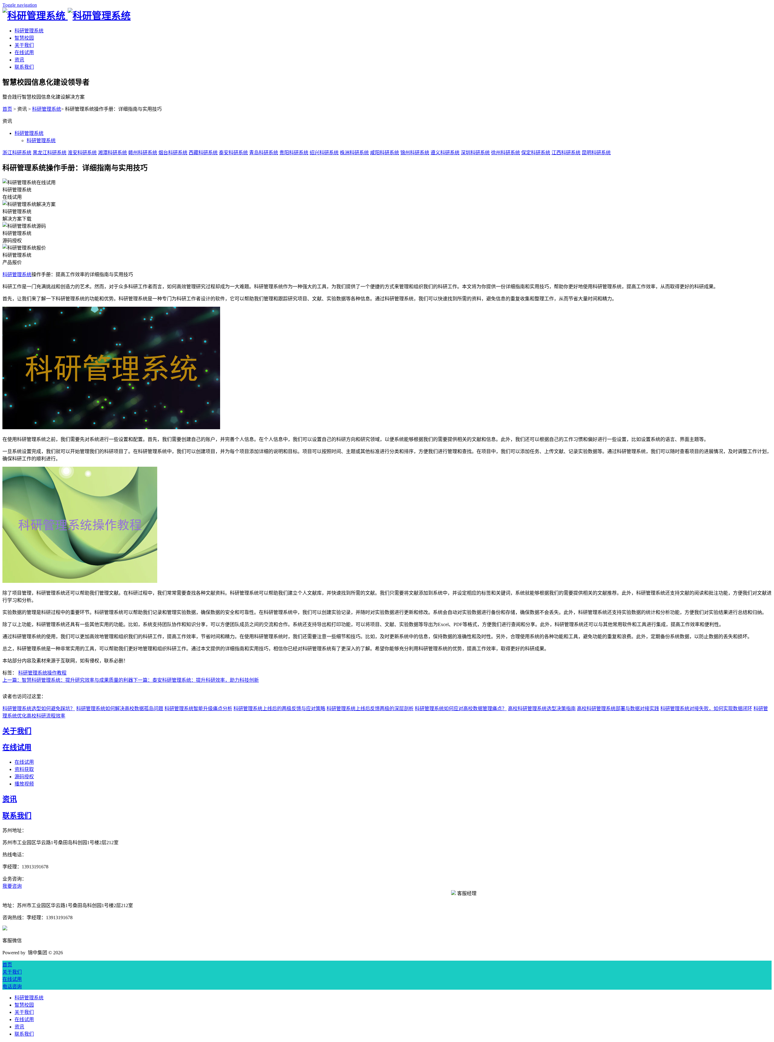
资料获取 (24, 769)
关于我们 (24, 45)
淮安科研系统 (82, 152)
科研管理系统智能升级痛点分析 (198, 708)
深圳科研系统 (475, 152)
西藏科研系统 (203, 152)
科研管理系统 (29, 30)
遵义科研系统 (445, 152)
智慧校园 (24, 38)
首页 (7, 109)
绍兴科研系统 (324, 152)
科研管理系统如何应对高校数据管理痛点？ (461, 708)
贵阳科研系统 (293, 152)
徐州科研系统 (505, 152)
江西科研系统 (565, 152)
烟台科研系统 (172, 152)
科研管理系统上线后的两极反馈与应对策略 (279, 708)
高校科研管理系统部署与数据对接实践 (618, 708)
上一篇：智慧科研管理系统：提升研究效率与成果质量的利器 (67, 680)
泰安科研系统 (233, 152)
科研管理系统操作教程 (42, 672)
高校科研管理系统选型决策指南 (542, 708)
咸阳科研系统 (384, 152)
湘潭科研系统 (112, 152)
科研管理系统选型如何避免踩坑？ (38, 708)
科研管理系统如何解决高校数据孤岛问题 (119, 708)
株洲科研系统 (354, 152)
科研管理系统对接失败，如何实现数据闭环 (706, 708)
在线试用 (24, 52)
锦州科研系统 (414, 152)
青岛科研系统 (263, 152)
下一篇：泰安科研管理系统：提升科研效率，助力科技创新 (196, 680)
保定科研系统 (535, 152)
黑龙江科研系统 (50, 152)
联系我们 (24, 67)
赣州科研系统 (142, 152)
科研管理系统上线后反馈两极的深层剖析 (370, 708)
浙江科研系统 (16, 152)
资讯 (19, 59)
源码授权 (24, 776)
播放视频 (24, 783)
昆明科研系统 (596, 152)
